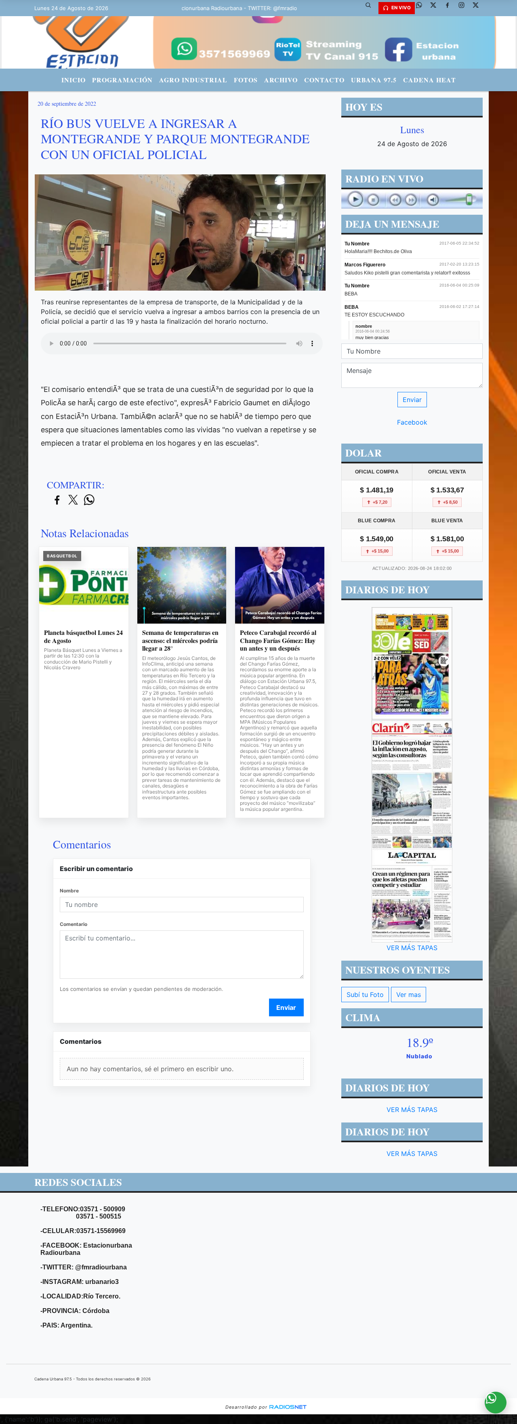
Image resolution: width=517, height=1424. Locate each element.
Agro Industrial (193, 79)
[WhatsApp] (422, 8)
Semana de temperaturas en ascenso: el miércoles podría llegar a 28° (180, 640)
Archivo (281, 79)
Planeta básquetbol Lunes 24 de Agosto (83, 636)
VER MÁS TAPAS (412, 948)
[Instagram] (464, 8)
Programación (122, 79)
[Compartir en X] (73, 500)
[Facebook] (450, 8)
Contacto (324, 79)
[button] (371, 8)
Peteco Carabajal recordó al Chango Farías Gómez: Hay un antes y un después (278, 640)
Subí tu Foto (365, 995)
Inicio (73, 79)
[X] (436, 8)
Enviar (286, 1007)
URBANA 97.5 (374, 79)
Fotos (246, 79)
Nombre (69, 891)
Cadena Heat (429, 79)
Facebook (412, 422)
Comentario (73, 924)
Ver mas (408, 995)
